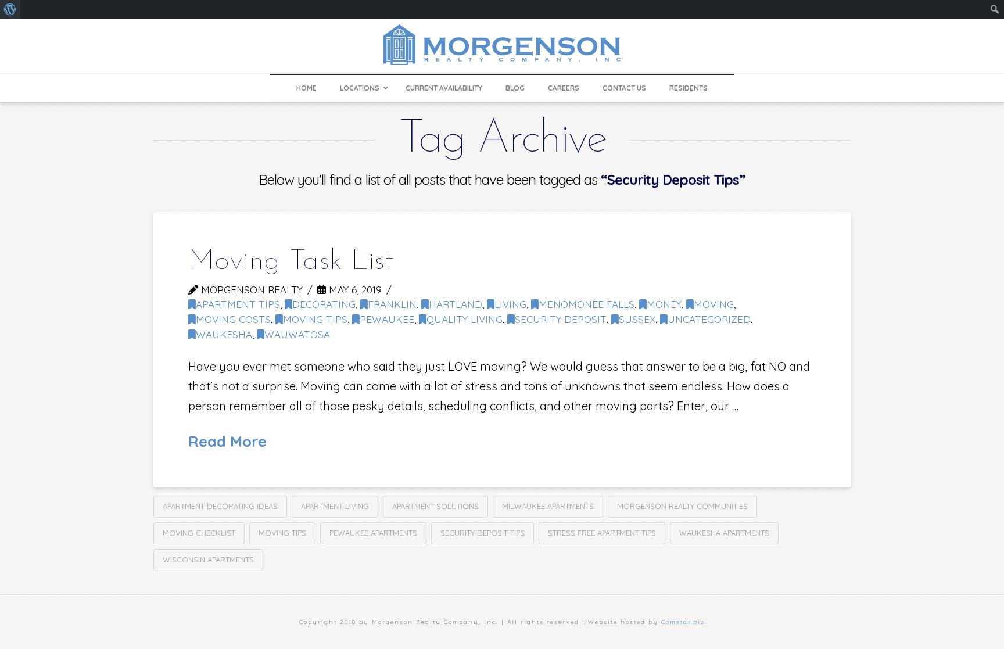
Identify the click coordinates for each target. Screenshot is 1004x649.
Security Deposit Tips (482, 532)
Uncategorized (709, 319)
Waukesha (224, 334)
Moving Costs (233, 319)
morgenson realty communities (682, 506)
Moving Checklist (199, 532)
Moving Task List (291, 262)
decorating (324, 304)
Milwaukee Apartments (548, 506)
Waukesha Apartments (724, 532)
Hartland (455, 304)
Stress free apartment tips (602, 532)
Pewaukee (387, 319)
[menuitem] (10, 9)
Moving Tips (315, 319)
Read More (227, 441)
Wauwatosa (297, 334)
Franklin (392, 304)
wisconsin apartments (208, 559)
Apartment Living (335, 506)
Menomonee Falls (586, 304)
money (664, 304)
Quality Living (464, 319)
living (510, 304)
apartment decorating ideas (220, 506)
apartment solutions (435, 506)
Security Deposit (561, 319)
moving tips (282, 532)
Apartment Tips (238, 304)
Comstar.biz (683, 622)
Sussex (637, 319)
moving (714, 304)
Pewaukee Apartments (373, 532)
